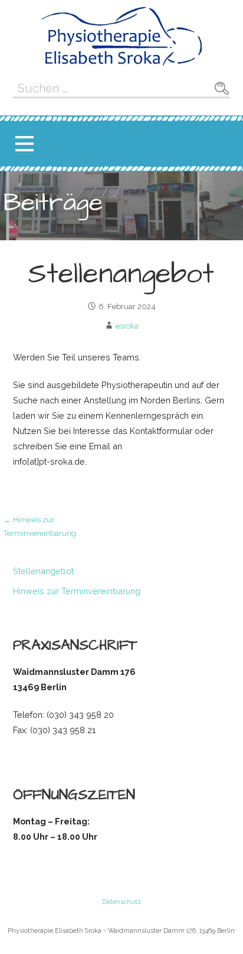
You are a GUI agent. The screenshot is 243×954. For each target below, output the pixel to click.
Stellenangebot (43, 571)
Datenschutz (121, 902)
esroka (127, 326)
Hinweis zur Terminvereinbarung (76, 591)
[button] (24, 144)
